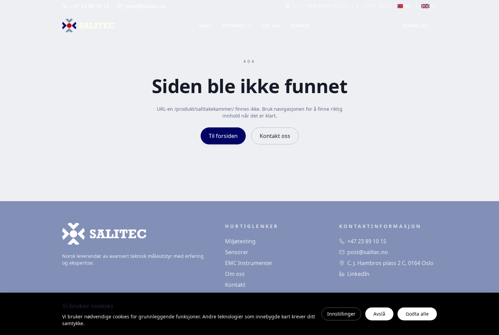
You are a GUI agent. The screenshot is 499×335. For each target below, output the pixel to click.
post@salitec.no (146, 6)
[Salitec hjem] (88, 25)
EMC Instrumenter (249, 263)
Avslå (379, 314)
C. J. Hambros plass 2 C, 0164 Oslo (390, 263)
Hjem (205, 25)
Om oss (271, 25)
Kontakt (300, 25)
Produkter (234, 25)
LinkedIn (358, 273)
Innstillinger (341, 314)
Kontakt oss (415, 25)
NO (408, 6)
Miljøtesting (240, 241)
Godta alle (417, 314)
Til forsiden (223, 136)
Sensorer (236, 252)
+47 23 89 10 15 (89, 6)
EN (434, 6)
